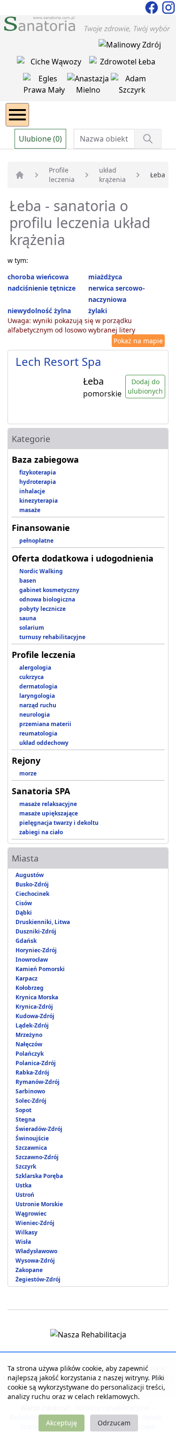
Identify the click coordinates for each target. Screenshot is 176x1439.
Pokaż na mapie (138, 340)
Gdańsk (26, 941)
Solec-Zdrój (30, 1101)
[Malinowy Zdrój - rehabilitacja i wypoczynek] (130, 46)
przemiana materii (45, 724)
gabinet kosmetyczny (49, 590)
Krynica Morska (36, 997)
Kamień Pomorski (40, 969)
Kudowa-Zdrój (34, 1016)
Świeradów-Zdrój (38, 1129)
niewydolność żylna (39, 310)
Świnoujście (32, 1138)
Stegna (25, 1119)
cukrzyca (31, 677)
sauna (27, 618)
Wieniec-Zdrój (34, 1223)
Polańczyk (29, 1054)
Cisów (23, 903)
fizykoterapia (37, 472)
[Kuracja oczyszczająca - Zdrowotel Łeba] (124, 63)
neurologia (34, 715)
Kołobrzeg (29, 988)
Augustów (29, 875)
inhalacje (32, 491)
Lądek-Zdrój (32, 1025)
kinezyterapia (38, 501)
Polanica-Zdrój (35, 1063)
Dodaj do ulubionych (145, 386)
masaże (29, 510)
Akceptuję (61, 1422)
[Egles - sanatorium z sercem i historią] (45, 86)
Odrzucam (114, 1422)
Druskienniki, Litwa (42, 922)
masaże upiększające (48, 813)
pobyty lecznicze (42, 609)
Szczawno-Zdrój (37, 1157)
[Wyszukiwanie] (147, 139)
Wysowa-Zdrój (35, 1261)
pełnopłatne (36, 541)
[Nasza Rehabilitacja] (88, 1336)
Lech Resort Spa (58, 361)
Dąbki (23, 913)
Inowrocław (31, 960)
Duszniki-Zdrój (35, 931)
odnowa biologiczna (47, 599)
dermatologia (38, 686)
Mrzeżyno (28, 1035)
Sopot (23, 1110)
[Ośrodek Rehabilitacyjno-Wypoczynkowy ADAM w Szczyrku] (132, 86)
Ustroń (24, 1195)
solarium (31, 628)
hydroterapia (37, 482)
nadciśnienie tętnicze (42, 288)
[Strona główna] (19, 175)
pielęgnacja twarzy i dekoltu (59, 823)
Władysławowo (36, 1251)
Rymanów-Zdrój (37, 1082)
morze (28, 773)
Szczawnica (31, 1148)
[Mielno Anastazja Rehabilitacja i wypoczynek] (89, 86)
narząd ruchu (37, 705)
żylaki (97, 310)
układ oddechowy (44, 743)
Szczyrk (25, 1166)
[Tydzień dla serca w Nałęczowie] (53, 63)
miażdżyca (105, 276)
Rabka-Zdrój (32, 1072)
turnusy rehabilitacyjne (52, 637)
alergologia (35, 668)
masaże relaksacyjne (48, 804)
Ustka (23, 1185)
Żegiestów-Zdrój (38, 1279)
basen (27, 581)
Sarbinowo (30, 1091)
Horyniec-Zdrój (36, 950)
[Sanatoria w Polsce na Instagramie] (168, 6)
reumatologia (38, 733)
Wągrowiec (30, 1214)
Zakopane (29, 1270)
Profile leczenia (62, 175)
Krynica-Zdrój (34, 1007)
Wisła (23, 1242)
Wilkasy (26, 1232)
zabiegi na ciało (41, 832)
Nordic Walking (41, 571)
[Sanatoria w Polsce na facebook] (152, 6)
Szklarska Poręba (39, 1176)
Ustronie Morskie (39, 1204)
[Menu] (17, 115)
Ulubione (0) (40, 139)
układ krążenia (112, 175)
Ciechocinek (32, 894)
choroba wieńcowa (38, 276)
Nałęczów (28, 1044)
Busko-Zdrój (32, 884)
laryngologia (37, 696)
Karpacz (26, 978)
